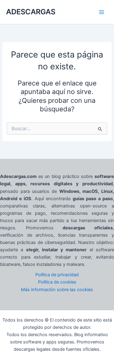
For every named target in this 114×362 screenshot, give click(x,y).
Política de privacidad (57, 274)
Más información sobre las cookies (57, 289)
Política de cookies (57, 282)
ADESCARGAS (30, 11)
